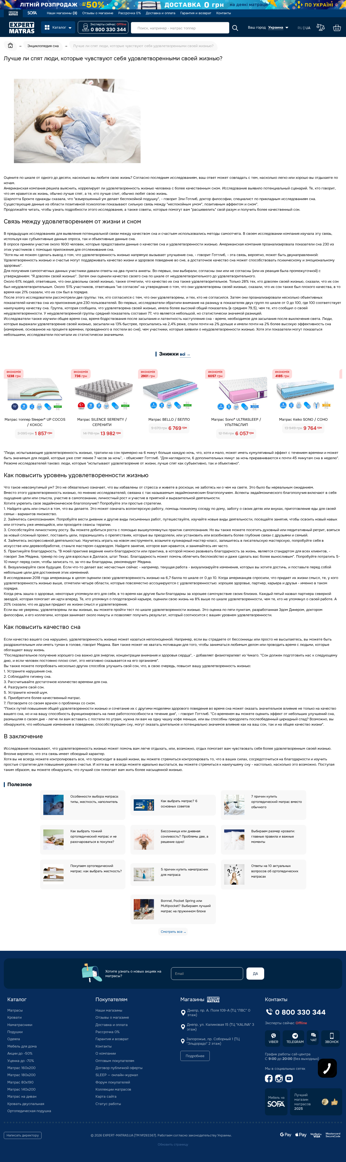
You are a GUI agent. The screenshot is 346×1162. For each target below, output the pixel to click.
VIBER (273, 1042)
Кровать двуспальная (25, 1103)
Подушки (15, 1032)
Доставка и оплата (160, 13)
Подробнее (195, 1056)
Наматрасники (19, 1024)
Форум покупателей (112, 1082)
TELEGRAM (295, 1042)
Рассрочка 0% (129, 13)
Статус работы (108, 1103)
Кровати (14, 1017)
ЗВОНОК (332, 1042)
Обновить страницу (173, 1144)
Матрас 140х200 (21, 1089)
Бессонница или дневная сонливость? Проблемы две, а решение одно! (184, 836)
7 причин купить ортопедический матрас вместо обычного (276, 801)
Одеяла (13, 1039)
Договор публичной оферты (119, 1068)
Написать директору (23, 1135)
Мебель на (276, 1098)
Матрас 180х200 (21, 1075)
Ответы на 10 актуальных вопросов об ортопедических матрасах (274, 871)
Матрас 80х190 (20, 1082)
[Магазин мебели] (32, 13)
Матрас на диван (21, 1096)
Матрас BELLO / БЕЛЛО (169, 419)
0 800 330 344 (108, 30)
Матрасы (15, 1010)
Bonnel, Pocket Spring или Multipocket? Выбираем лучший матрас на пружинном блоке (186, 906)
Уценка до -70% (20, 1060)
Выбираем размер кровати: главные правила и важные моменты (273, 836)
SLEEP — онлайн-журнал (116, 1075)
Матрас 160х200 (21, 1068)
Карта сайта (106, 1096)
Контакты (223, 13)
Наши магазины (62, 13)
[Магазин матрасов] (13, 14)
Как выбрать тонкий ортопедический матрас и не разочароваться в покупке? (93, 836)
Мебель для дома (22, 1046)
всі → (185, 354)
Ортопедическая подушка (29, 1111)
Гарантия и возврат (195, 13)
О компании (105, 1053)
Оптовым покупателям (114, 1060)
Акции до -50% (19, 1053)
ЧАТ (314, 1040)
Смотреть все (171, 931)
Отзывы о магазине (97, 13)
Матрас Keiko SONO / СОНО (303, 419)
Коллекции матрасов (113, 1089)
